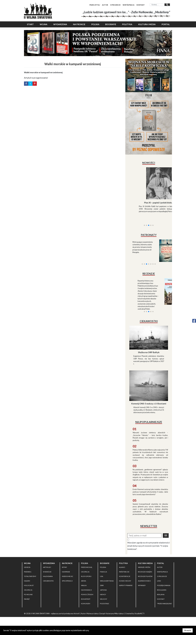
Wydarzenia (60, 24)
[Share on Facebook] (26, 83)
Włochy (103, 593)
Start (30, 24)
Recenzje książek (145, 566)
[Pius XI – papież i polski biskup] (148, 183)
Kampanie (66, 566)
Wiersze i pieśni (144, 561)
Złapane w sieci (144, 575)
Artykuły (47, 561)
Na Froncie (79, 24)
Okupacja (28, 584)
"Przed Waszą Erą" (164, 598)
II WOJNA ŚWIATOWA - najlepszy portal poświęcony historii (55, 607)
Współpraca (128, 5)
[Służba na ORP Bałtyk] (148, 331)
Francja (103, 566)
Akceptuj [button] (187, 630)
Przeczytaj (94, 5)
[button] (144, 216)
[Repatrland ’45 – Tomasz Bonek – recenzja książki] (160, 282)
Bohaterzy (85, 593)
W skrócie (47, 566)
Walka (84, 579)
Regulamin (161, 584)
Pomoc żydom (87, 588)
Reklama (160, 588)
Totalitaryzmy (30, 570)
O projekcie (115, 5)
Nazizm (27, 575)
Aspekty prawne (126, 579)
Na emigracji (86, 584)
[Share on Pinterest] (35, 83)
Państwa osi (124, 566)
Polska (95, 24)
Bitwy (64, 561)
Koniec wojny (125, 575)
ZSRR (102, 579)
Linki (159, 575)
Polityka (127, 24)
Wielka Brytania (107, 575)
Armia (83, 575)
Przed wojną (86, 561)
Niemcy (103, 588)
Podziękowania (163, 579)
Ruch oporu (86, 570)
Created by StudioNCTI (134, 607)
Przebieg (27, 566)
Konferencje (124, 570)
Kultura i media (147, 24)
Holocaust (29, 579)
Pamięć (27, 593)
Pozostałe (104, 598)
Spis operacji (67, 575)
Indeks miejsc (67, 570)
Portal (166, 24)
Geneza (27, 561)
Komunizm (85, 598)
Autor (105, 5)
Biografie (110, 24)
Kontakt (141, 5)
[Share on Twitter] (30, 83)
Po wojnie (28, 588)
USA (101, 570)
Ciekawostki (48, 575)
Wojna (43, 24)
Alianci (122, 561)
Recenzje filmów (145, 570)
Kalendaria (48, 570)
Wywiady (142, 579)
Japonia (103, 584)
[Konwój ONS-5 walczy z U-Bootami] (148, 379)
